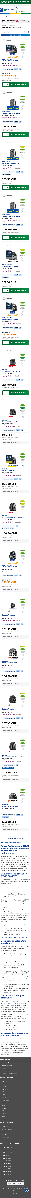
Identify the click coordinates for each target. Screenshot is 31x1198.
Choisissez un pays (14, 1183)
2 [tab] (17, 21)
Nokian (4, 1111)
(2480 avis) (18, 620)
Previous (2, 21)
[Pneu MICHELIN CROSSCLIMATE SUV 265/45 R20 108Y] (13, 698)
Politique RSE (6, 1071)
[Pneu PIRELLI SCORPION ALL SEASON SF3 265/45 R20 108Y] (13, 360)
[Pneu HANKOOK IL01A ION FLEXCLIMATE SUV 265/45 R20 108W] (13, 794)
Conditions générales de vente (15, 1187)
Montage (4, 1134)
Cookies (15, 1190)
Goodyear (4, 1097)
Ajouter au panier (18, 84)
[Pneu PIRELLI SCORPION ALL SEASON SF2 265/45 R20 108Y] (13, 410)
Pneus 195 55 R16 (6, 1163)
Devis (3, 1140)
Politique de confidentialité (20, 1188)
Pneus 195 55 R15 (6, 1169)
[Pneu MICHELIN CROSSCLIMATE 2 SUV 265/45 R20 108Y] (13, 604)
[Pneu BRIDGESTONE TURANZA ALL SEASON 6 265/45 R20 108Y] (13, 255)
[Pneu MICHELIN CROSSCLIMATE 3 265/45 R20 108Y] (13, 459)
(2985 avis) (18, 65)
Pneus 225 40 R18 (7, 1150)
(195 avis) (17, 426)
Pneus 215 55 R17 (6, 1161)
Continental (5, 1084)
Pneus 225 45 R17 (6, 1155)
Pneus (3, 1132)
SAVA (3, 1116)
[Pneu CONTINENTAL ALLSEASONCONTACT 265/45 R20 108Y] (13, 554)
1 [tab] (14, 21)
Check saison (5, 1137)
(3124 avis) (18, 714)
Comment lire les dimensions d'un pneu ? (15, 937)
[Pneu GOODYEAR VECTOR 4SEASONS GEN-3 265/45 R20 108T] (13, 152)
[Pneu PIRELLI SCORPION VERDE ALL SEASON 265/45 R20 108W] (13, 745)
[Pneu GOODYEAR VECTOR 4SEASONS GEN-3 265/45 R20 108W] (13, 101)
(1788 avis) (18, 522)
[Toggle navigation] (1, 10)
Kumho (4, 1113)
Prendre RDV (5, 1126)
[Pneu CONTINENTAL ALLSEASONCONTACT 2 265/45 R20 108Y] (13, 48)
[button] (26, 32)
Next (29, 21)
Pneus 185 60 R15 (6, 1174)
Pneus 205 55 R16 (7, 1147)
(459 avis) (17, 271)
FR (27, 5)
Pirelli (3, 1094)
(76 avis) (17, 376)
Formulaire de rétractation (9, 1074)
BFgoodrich (5, 1100)
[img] (22, 53)
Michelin (4, 1081)
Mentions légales (7, 1188)
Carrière (4, 1068)
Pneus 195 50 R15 (6, 1171)
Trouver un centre (7, 1129)
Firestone (4, 1103)
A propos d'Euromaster (8, 1063)
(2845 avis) (18, 117)
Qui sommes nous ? (7, 1065)
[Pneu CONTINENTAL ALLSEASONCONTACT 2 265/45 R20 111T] (13, 306)
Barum (4, 1086)
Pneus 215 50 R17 (6, 1158)
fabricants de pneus (12, 1003)
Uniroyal (4, 1092)
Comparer (8, 40)
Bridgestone (5, 1089)
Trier (3, 30)
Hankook (4, 1108)
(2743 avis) (18, 475)
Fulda (3, 1105)
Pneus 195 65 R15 (6, 1166)
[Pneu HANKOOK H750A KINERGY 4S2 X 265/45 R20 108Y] (13, 651)
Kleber (3, 1119)
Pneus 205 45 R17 (7, 1152)
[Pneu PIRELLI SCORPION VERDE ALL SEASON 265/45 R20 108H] (13, 506)
